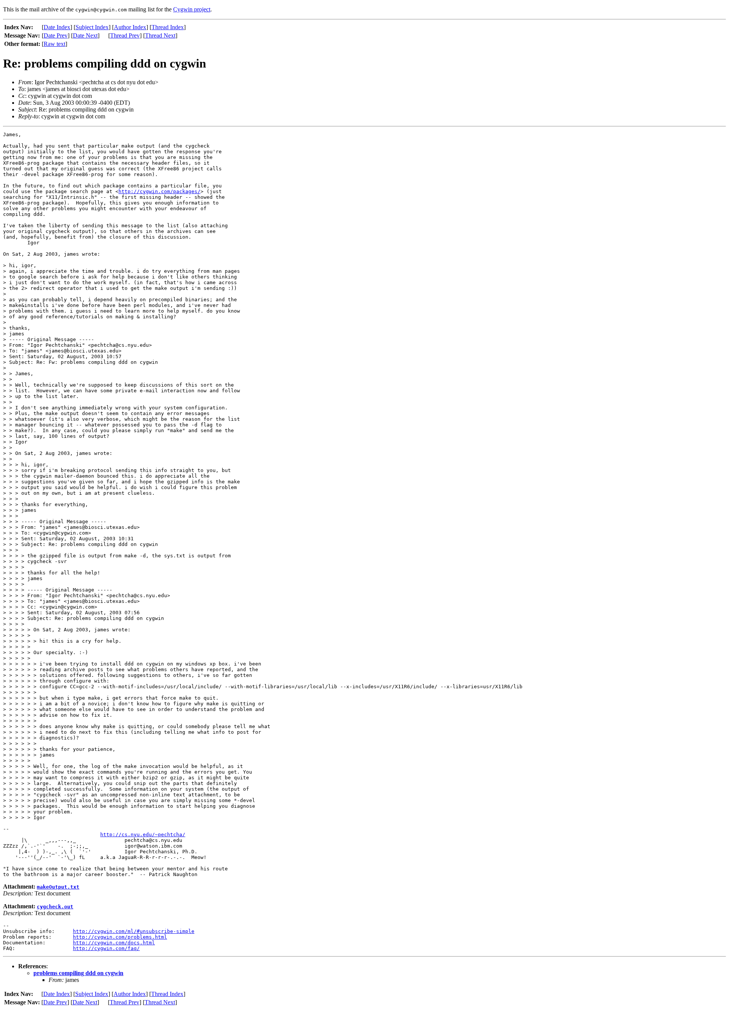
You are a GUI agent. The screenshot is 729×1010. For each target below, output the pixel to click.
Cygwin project (191, 9)
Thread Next (160, 35)
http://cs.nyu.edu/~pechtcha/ (142, 834)
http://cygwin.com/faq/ (106, 948)
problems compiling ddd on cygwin (78, 973)
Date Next (85, 35)
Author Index (130, 27)
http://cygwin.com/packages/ (159, 191)
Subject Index (92, 27)
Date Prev (56, 35)
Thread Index (167, 27)
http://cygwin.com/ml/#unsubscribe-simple (133, 931)
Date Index (57, 27)
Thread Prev (125, 35)
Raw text (54, 44)
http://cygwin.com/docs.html (114, 942)
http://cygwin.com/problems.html (120, 937)
